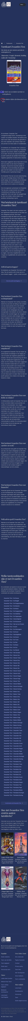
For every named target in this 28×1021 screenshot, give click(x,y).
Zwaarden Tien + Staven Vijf (11, 665)
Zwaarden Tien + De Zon (10, 647)
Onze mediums (19, 976)
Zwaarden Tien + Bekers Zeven (12, 707)
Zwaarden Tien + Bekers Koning (12, 725)
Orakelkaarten (19, 991)
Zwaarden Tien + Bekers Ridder (12, 720)
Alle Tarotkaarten (20, 972)
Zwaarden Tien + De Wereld (11, 650)
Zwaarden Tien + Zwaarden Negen (13, 748)
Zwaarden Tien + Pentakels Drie (12, 766)
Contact (17, 963)
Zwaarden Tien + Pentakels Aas (12, 761)
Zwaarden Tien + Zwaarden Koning (13, 759)
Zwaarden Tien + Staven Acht (12, 673)
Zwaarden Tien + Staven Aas (12, 655)
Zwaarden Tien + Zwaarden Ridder (13, 753)
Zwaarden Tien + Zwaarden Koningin (14, 756)
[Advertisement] (14, 117)
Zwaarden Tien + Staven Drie (12, 660)
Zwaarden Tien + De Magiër (11, 600)
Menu (21, 4)
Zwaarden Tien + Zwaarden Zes (12, 741)
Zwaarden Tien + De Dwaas (11, 598)
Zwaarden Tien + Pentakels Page (13, 787)
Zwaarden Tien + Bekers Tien (12, 715)
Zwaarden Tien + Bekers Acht (12, 709)
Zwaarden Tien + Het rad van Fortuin (14, 624)
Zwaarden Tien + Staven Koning (12, 689)
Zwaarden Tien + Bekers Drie (12, 696)
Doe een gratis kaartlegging (13, 281)
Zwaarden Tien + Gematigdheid (12, 634)
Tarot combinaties (20, 979)
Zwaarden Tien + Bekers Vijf (11, 702)
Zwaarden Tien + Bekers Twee (12, 694)
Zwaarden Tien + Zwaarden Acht (13, 746)
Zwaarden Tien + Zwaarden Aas (12, 728)
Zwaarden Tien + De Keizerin (12, 606)
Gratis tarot (4, 966)
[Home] (2, 43)
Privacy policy (19, 966)
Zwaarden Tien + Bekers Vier (12, 699)
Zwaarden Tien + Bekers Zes (12, 704)
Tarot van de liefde (6, 960)
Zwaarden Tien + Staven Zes (12, 668)
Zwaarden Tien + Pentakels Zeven (13, 777)
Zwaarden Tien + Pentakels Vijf (12, 772)
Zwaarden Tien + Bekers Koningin (13, 722)
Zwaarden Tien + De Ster (10, 642)
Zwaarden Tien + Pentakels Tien (13, 785)
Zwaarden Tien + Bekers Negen (12, 712)
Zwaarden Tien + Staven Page (12, 678)
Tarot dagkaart (5, 963)
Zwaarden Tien (19, 43)
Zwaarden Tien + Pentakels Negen (13, 782)
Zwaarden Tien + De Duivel (11, 637)
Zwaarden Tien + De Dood (11, 632)
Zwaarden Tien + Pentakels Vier (12, 769)
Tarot (16, 997)
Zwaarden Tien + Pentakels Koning (13, 795)
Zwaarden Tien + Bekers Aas (12, 691)
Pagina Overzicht (19, 960)
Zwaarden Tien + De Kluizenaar (12, 621)
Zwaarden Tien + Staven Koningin (13, 686)
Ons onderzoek (19, 957)
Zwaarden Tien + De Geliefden (12, 613)
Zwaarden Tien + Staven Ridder (12, 683)
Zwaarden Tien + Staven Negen (12, 676)
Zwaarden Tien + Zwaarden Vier (12, 735)
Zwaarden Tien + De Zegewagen (13, 616)
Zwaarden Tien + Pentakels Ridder (13, 790)
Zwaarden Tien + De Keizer (11, 608)
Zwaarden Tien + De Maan (11, 645)
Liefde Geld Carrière (6, 978)
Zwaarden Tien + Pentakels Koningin (14, 792)
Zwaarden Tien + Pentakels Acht (13, 779)
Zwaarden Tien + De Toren (11, 639)
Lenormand (18, 988)
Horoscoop (18, 994)
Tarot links (18, 969)
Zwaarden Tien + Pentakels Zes (12, 774)
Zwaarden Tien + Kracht (10, 626)
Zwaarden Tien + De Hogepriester (13, 611)
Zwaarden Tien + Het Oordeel (12, 652)
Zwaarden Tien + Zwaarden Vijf (12, 738)
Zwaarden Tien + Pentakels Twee (13, 764)
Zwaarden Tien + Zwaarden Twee (13, 730)
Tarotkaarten (9, 43)
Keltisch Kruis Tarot (6, 981)
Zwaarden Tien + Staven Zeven (12, 670)
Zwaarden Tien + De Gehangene (13, 629)
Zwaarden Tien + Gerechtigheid (12, 619)
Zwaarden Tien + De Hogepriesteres (14, 603)
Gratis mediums (5, 957)
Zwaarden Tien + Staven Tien (12, 681)
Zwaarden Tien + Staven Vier (12, 663)
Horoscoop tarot (5, 969)
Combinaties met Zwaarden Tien (13, 803)
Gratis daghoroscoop (21, 1000)
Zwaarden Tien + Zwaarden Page (13, 751)
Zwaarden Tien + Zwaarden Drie (12, 733)
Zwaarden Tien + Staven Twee (12, 658)
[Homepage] (6, 5)
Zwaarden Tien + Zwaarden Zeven (13, 743)
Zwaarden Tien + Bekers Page (12, 717)
